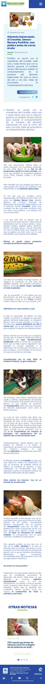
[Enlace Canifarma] (40, 670)
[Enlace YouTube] (19, 678)
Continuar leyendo (22, 654)
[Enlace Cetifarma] (38, 674)
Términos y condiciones (16, 673)
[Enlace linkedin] (4, 678)
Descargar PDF (27, 92)
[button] (18, 660)
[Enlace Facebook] (12, 678)
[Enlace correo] (41, 678)
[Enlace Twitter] (27, 678)
